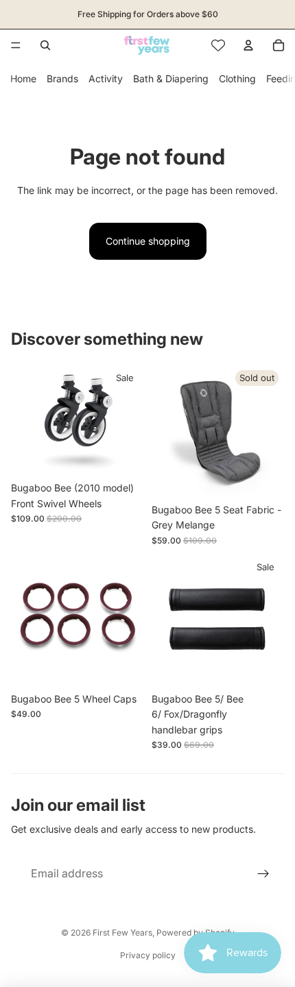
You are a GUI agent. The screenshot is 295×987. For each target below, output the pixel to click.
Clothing (237, 78)
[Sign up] (263, 874)
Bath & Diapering (171, 78)
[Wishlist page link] (218, 45)
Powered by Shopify (195, 932)
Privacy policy (148, 955)
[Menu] (16, 45)
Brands (62, 78)
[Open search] (45, 45)
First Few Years (122, 932)
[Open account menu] (248, 45)
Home (23, 78)
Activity (105, 78)
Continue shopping (148, 241)
